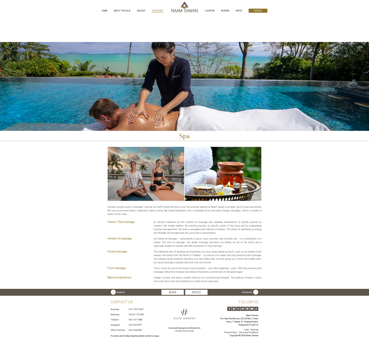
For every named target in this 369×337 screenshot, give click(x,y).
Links (246, 329)
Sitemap (254, 329)
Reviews (225, 11)
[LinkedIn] (247, 309)
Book (172, 292)
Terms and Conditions (248, 332)
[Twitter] (243, 309)
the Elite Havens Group (184, 331)
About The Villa (122, 11)
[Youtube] (252, 309)
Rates (239, 11)
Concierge (247, 292)
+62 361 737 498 (127, 314)
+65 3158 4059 (126, 330)
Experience (157, 11)
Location (209, 11)
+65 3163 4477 (126, 325)
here (157, 336)
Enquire (258, 11)
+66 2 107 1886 (126, 320)
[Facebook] (229, 309)
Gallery (141, 11)
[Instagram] (238, 309)
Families (121, 292)
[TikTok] (256, 309)
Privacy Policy (230, 332)
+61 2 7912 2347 (127, 309)
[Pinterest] (234, 309)
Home (104, 11)
